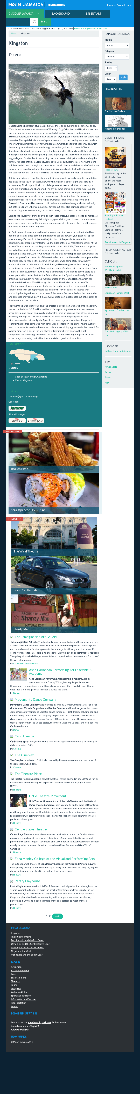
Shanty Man (21, 629)
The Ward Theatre (25, 551)
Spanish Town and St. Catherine (31, 377)
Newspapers (111, 367)
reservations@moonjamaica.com (90, 28)
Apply (123, 77)
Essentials (93, 13)
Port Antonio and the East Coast (27, 940)
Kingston (13, 368)
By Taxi (108, 372)
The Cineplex (24, 755)
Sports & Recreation (21, 996)
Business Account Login (119, 5)
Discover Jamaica (21, 13)
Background (61, 13)
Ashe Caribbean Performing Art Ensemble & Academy (60, 671)
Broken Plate (19, 469)
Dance (16, 693)
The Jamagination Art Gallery (36, 637)
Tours (14, 985)
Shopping (16, 988)
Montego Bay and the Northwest (27, 947)
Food (13, 974)
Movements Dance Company (35, 699)
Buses (108, 377)
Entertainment (18, 978)
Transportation (18, 1003)
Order (108, 74)
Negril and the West (21, 951)
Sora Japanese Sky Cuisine (28, 510)
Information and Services (23, 999)
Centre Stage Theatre (31, 829)
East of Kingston (23, 380)
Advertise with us (20, 1030)
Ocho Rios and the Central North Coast (30, 944)
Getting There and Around (118, 351)
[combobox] (18, 22)
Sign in (34, 1026)
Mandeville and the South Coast (27, 955)
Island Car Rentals (25, 590)
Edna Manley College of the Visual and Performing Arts (55, 859)
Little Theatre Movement (47, 796)
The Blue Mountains (21, 937)
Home (14, 33)
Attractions (17, 967)
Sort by (108, 62)
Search (44, 22)
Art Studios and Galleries (25, 664)
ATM (107, 383)
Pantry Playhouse (27, 881)
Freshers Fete (111, 170)
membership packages (39, 1022)
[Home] (36, 4)
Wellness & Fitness (20, 992)
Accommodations (20, 970)
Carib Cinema (24, 736)
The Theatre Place (28, 774)
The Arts (17, 875)
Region (108, 40)
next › (57, 916)
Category (109, 51)
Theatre (17, 790)
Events (14, 1006)
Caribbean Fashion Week (117, 293)
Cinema (17, 749)
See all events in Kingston (118, 242)
